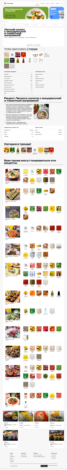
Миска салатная (38, 74)
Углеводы (6, 136)
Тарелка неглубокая (39, 84)
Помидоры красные (8, 80)
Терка (36, 82)
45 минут (6, 37)
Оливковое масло (8, 87)
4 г (32, 136)
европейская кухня (32, 37)
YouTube (53, 456)
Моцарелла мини (8, 76)
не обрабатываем (21, 37)
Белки (5, 132)
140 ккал (31, 130)
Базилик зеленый (8, 82)
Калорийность (7, 130)
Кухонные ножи (38, 80)
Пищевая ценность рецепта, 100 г (11, 127)
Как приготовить (24, 456)
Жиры (5, 134)
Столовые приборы (39, 87)
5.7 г (32, 132)
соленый (26, 37)
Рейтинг (47, 3)
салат (16, 37)
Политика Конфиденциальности (39, 456)
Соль (5, 93)
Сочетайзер (10, 3)
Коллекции (52, 3)
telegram (53, 458)
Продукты (6, 442)
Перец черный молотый (9, 91)
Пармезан (6, 74)
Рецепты (37, 3)
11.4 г (32, 134)
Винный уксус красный (9, 89)
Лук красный (7, 78)
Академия (57, 3)
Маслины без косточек (9, 84)
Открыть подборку (10, 16)
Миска (36, 76)
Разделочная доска (39, 78)
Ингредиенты (42, 3)
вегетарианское (11, 37)
